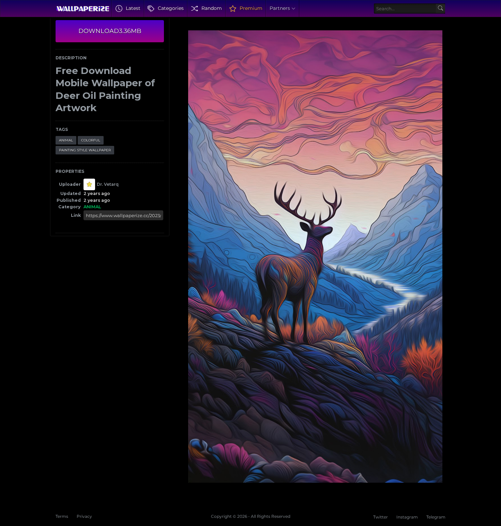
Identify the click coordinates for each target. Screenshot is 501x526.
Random (211, 8)
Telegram (435, 517)
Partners (280, 8)
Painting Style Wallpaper (85, 150)
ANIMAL (66, 140)
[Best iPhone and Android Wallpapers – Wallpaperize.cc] (83, 8)
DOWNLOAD (109, 31)
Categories (171, 8)
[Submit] (440, 8)
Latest (133, 8)
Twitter (380, 517)
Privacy (84, 516)
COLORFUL (90, 140)
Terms (62, 516)
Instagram (407, 517)
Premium (251, 8)
